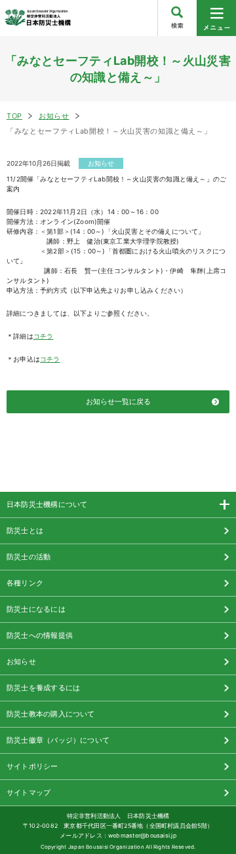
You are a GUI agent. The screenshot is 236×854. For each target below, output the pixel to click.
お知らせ (54, 116)
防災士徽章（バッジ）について (58, 740)
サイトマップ (28, 792)
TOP (14, 116)
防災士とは (25, 530)
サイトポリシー (32, 766)
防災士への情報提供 (40, 635)
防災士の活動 (28, 556)
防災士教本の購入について (51, 713)
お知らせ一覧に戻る (118, 401)
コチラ (43, 336)
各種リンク (25, 582)
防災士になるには (36, 609)
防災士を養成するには (43, 687)
